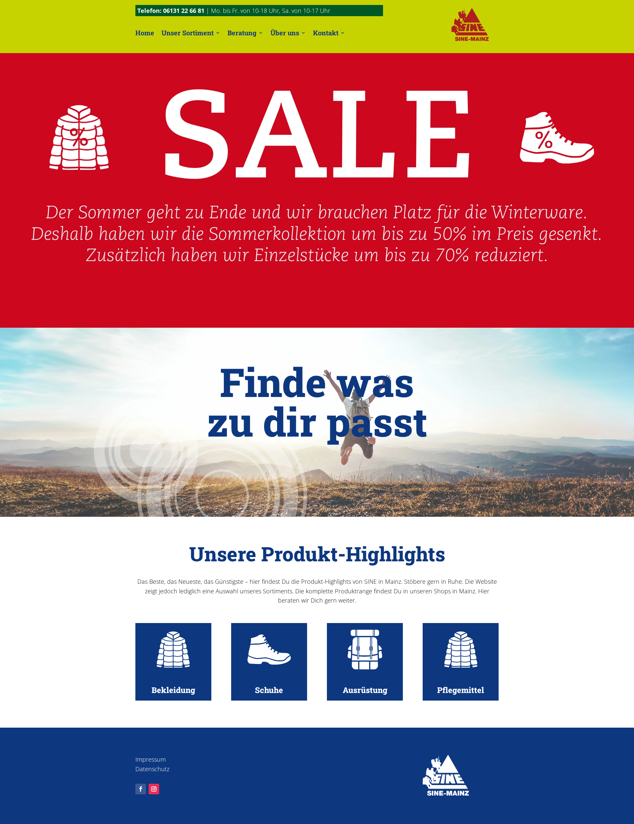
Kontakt (325, 32)
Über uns (284, 32)
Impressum (150, 759)
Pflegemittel (460, 690)
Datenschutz (152, 769)
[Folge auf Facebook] (140, 789)
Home (144, 32)
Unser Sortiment (187, 32)
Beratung (242, 32)
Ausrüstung (365, 690)
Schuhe (269, 690)
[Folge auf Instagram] (154, 789)
